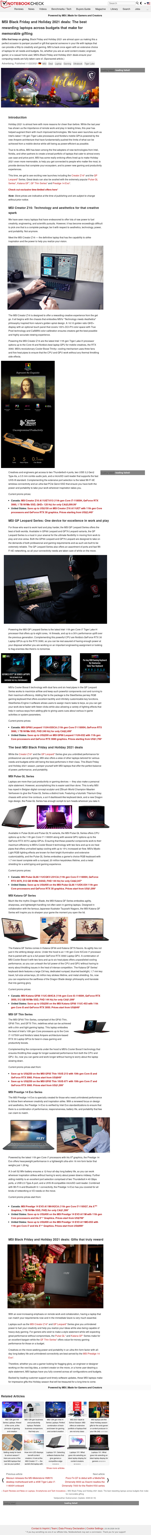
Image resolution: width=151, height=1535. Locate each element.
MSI (44, 63)
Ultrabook (77, 63)
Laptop (58, 63)
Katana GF (23, 183)
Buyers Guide (83, 9)
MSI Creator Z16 (38, 1324)
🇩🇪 (39, 63)
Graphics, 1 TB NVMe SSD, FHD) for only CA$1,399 (39, 1210)
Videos (43, 9)
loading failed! (107, 70)
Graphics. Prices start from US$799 (63, 1218)
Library (114, 9)
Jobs (137, 9)
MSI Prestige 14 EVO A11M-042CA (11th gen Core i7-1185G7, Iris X (58, 1206)
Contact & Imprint (40, 1528)
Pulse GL (60, 1335)
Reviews (18, 9)
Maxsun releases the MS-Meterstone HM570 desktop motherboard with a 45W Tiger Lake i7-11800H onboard (31, 1481)
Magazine (100, 9)
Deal (51, 63)
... (147, 9)
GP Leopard (47, 754)
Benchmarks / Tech (61, 9)
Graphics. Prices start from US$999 (63, 1225)
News (31, 9)
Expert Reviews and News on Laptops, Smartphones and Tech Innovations (34, 1490)
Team (54, 1528)
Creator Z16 (78, 175)
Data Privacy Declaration (72, 1528)
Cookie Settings (95, 1528)
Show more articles (55, 1468)
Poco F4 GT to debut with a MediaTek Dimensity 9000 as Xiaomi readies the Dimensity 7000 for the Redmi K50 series (83, 1481)
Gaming (67, 63)
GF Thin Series (39, 183)
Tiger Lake (89, 63)
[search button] (137, 3)
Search (126, 9)
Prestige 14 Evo (61, 183)
